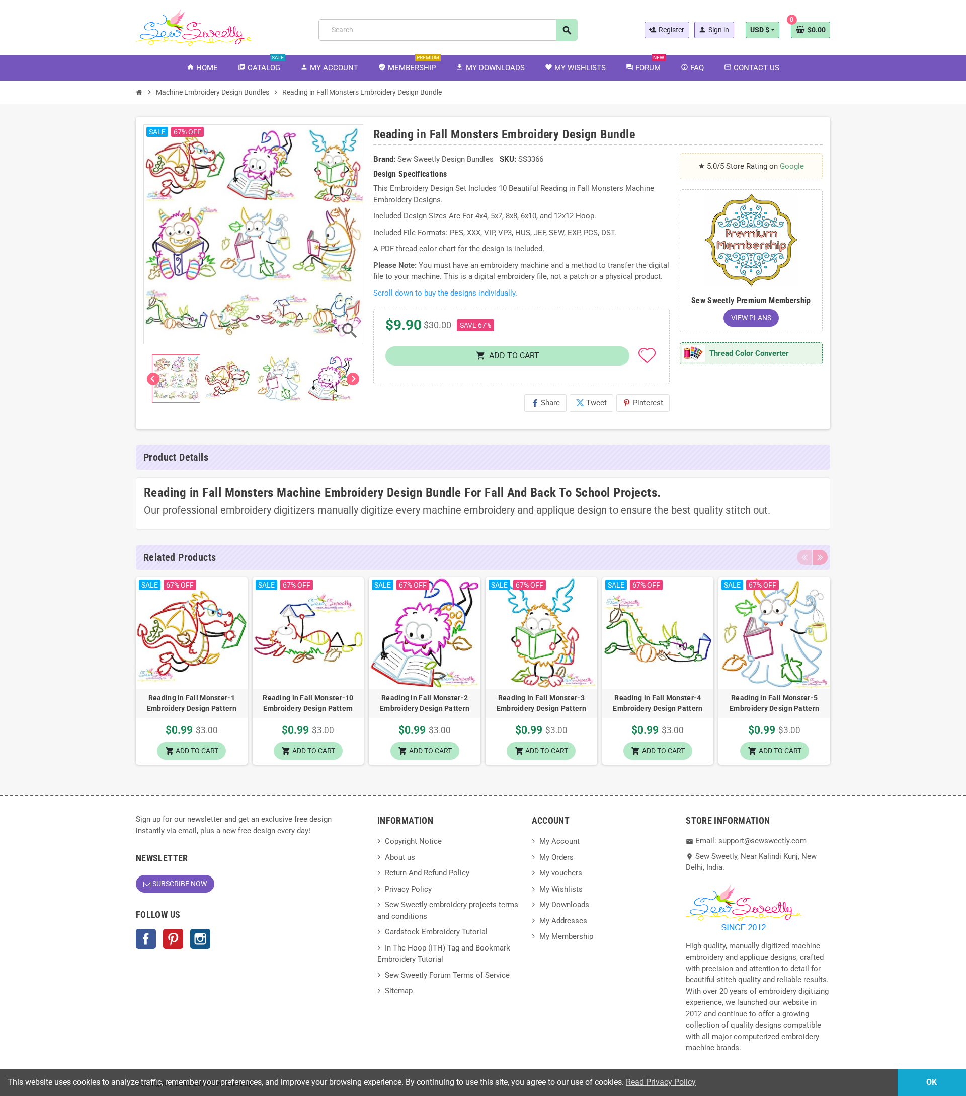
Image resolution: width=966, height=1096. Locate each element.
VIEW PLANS (751, 318)
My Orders (556, 857)
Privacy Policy (408, 889)
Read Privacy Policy (661, 1082)
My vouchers (560, 873)
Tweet (591, 402)
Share (545, 402)
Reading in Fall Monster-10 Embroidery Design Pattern (308, 703)
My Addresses (563, 920)
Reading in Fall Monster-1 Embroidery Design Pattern (191, 703)
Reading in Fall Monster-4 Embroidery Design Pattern (657, 703)
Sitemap (399, 990)
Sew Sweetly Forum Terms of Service (447, 975)
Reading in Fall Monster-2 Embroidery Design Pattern (424, 703)
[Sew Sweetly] (194, 26)
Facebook (146, 939)
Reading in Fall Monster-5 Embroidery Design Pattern (774, 703)
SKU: (508, 159)
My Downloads (564, 904)
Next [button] (820, 557)
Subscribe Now (179, 884)
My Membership (566, 936)
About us (400, 857)
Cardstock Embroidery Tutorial (436, 931)
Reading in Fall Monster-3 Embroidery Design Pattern (541, 703)
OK (931, 1082)
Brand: (384, 159)
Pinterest (643, 402)
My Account (559, 841)
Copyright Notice (413, 841)
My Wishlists (561, 889)
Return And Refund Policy (427, 873)
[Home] (139, 92)
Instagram (200, 939)
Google (792, 166)
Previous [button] (804, 557)
